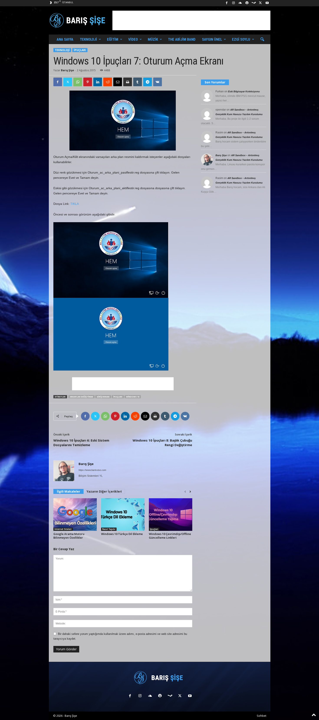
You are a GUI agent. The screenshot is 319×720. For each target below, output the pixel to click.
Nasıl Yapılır (108, 529)
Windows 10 (132, 396)
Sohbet (261, 716)
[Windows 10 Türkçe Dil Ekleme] (123, 514)
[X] (260, 3)
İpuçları (80, 50)
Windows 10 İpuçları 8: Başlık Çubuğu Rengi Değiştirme (162, 442)
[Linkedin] (97, 82)
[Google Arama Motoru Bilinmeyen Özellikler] (75, 514)
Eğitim (112, 39)
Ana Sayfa (65, 39)
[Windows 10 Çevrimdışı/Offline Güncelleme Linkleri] (170, 514)
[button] (262, 39)
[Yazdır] (127, 82)
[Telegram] (147, 82)
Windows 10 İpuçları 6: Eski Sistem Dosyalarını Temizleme (81, 442)
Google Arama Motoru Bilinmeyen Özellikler (68, 536)
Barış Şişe (67, 70)
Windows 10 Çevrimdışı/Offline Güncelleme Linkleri (170, 536)
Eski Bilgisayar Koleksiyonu (244, 91)
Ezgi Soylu (241, 39)
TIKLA (74, 203)
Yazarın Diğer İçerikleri (104, 491)
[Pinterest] (87, 82)
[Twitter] (67, 82)
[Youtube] (267, 3)
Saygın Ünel (212, 39)
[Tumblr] (137, 82)
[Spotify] (247, 3)
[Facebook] (226, 3)
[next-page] (190, 491)
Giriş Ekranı (103, 396)
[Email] (117, 82)
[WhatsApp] (77, 82)
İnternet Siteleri (63, 529)
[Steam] (253, 3)
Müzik (153, 39)
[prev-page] (185, 491)
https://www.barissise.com (92, 470)
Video (133, 39)
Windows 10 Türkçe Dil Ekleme (122, 534)
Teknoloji (88, 39)
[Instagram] (233, 3)
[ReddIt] (107, 82)
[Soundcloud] (240, 3)
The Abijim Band (182, 39)
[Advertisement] (191, 20)
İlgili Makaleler (68, 491)
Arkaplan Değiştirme (81, 396)
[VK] (157, 82)
